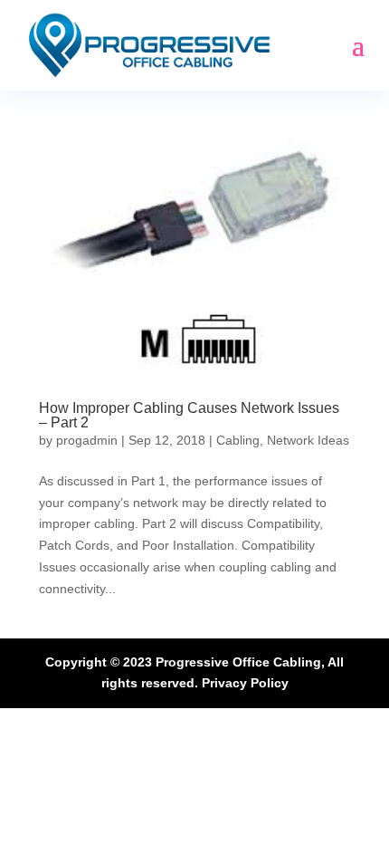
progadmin (87, 440)
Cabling (238, 440)
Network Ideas (308, 440)
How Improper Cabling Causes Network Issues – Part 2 (189, 415)
